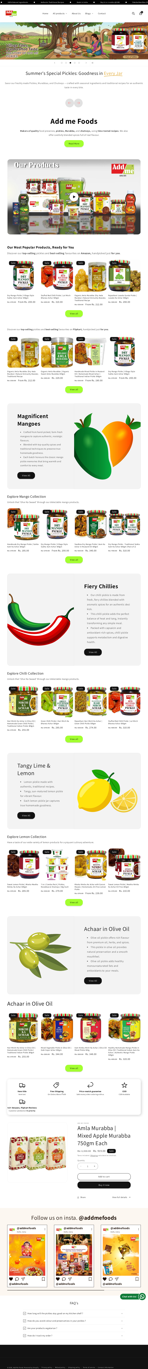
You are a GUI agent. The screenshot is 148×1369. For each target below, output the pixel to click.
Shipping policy (74, 1367)
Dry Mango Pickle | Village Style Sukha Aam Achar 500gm (20, 296)
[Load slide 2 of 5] (66, 63)
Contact (102, 13)
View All (26, 475)
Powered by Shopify (31, 1368)
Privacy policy (46, 1367)
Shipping (94, 1155)
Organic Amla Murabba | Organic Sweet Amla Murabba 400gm (55, 372)
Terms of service (89, 1367)
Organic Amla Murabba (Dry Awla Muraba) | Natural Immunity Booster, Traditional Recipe (90, 298)
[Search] (133, 13)
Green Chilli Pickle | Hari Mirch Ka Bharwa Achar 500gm (55, 722)
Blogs (88, 13)
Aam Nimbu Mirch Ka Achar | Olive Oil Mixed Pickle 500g (91, 1049)
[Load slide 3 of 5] (70, 63)
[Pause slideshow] (93, 63)
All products (59, 13)
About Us (76, 13)
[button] (74, 1313)
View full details (119, 1197)
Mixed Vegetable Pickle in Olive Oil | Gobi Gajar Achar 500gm (56, 1049)
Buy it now (104, 1185)
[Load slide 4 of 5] (75, 63)
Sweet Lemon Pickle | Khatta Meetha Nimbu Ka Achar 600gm (22, 885)
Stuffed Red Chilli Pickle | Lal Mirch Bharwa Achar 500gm (55, 296)
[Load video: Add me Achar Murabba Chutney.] (74, 196)
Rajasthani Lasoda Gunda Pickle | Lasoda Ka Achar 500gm (122, 296)
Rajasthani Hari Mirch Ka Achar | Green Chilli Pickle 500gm (88, 722)
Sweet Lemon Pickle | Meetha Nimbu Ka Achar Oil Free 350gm (123, 885)
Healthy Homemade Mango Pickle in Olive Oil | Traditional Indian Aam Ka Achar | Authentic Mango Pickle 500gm (123, 1051)
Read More (74, 143)
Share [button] (83, 1197)
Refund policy (60, 1367)
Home (45, 13)
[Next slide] (86, 63)
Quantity (81, 1160)
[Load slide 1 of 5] (62, 63)
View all (74, 313)
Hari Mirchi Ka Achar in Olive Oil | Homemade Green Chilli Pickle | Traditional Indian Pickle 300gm (21, 723)
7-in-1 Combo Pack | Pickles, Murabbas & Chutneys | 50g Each (55, 885)
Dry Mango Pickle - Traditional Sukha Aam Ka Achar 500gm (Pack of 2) (124, 545)
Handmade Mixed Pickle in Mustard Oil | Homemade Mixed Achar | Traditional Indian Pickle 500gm (89, 374)
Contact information (105, 1367)
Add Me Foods (18, 1368)
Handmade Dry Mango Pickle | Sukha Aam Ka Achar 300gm (23, 545)
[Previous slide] (54, 63)
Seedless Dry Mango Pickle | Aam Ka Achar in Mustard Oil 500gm (90, 545)
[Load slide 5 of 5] (79, 63)
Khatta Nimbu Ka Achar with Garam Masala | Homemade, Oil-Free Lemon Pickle (90, 887)
